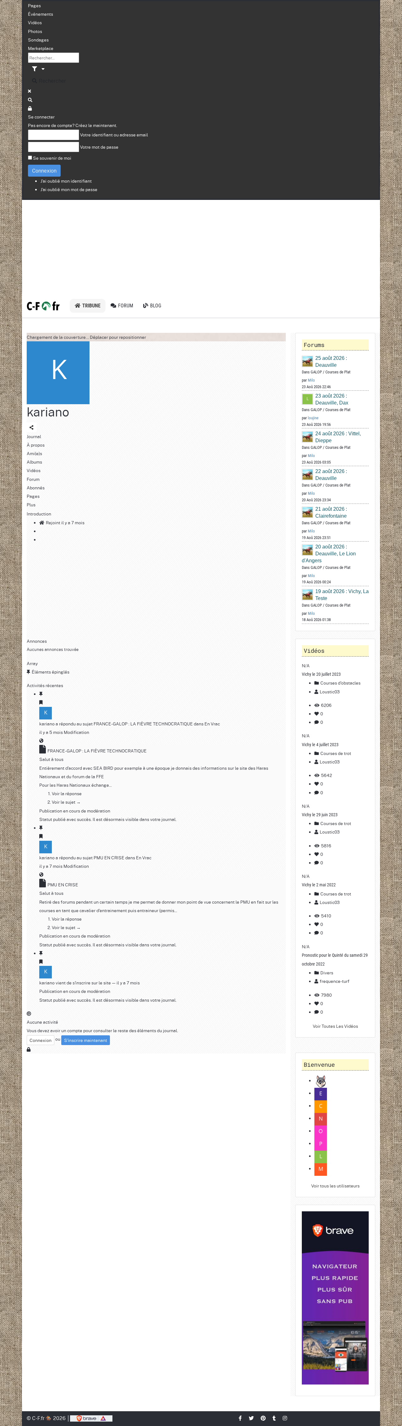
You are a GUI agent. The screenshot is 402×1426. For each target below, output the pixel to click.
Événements (40, 14)
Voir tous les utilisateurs (335, 1185)
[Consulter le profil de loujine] (308, 399)
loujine (313, 418)
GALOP (316, 372)
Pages (34, 5)
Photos (35, 31)
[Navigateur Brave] (335, 1298)
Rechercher (52, 80)
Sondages (38, 39)
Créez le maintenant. (96, 125)
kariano (48, 412)
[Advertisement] (201, 247)
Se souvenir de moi (52, 158)
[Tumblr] (274, 1418)
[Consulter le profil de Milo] (308, 361)
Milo (311, 380)
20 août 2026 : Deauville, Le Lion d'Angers (329, 553)
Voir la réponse (67, 793)
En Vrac (212, 723)
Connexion (44, 170)
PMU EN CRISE (109, 857)
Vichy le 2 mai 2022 (319, 884)
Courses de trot (335, 753)
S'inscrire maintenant (85, 1040)
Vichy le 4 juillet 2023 (320, 744)
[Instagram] (285, 1418)
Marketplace (40, 48)
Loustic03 (330, 691)
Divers (326, 972)
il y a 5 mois (51, 732)
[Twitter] (251, 1418)
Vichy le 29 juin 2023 (320, 814)
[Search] (30, 99)
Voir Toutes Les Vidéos (335, 1026)
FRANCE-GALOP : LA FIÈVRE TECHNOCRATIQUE (143, 723)
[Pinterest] (263, 1418)
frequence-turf (335, 981)
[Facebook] (240, 1418)
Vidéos (35, 22)
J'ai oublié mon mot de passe (69, 189)
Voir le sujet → (66, 802)
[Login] (30, 108)
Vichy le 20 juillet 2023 (321, 674)
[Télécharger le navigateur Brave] (91, 1418)
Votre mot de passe (99, 147)
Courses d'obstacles (340, 683)
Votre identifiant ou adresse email (114, 134)
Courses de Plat (337, 372)
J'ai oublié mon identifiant (66, 181)
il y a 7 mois (50, 866)
